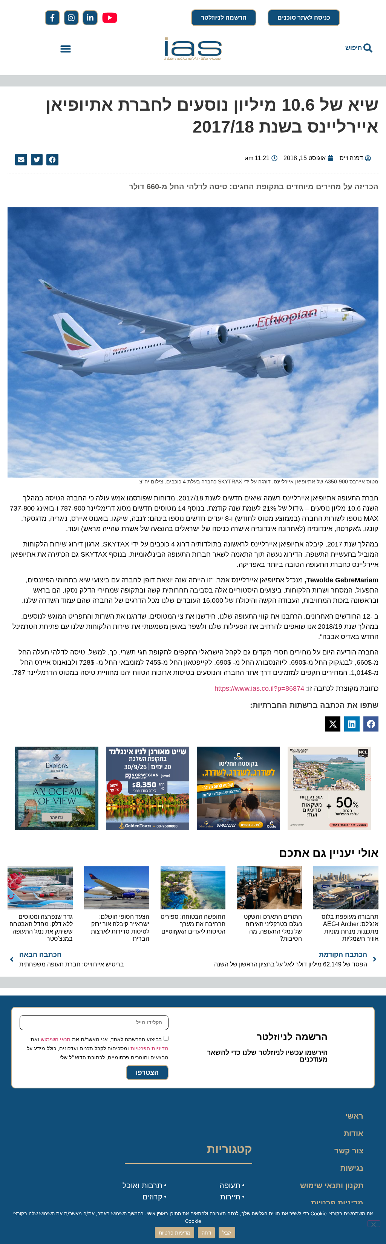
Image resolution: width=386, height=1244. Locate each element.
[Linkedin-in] (90, 17)
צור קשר (348, 1151)
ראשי (354, 1116)
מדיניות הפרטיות (149, 1048)
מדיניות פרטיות (337, 1203)
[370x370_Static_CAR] (56, 828)
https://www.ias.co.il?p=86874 (259, 688)
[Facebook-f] (52, 17)
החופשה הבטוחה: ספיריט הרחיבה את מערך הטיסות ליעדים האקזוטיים (193, 924)
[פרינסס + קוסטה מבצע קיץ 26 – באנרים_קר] (238, 828)
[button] (65, 48)
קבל (226, 1233)
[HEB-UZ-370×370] (329, 828)
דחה (206, 1233)
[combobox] (320, 48)
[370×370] (147, 828)
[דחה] (374, 1223)
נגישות (351, 1168)
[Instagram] (71, 17)
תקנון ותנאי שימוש (331, 1185)
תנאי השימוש (55, 1039)
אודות (353, 1133)
